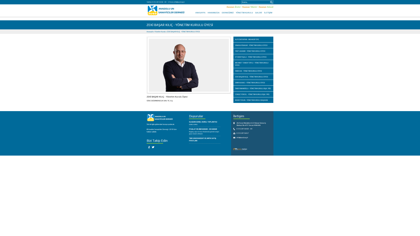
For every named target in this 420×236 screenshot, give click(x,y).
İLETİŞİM (268, 12)
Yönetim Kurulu (160, 32)
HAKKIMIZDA (214, 12)
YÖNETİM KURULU (244, 12)
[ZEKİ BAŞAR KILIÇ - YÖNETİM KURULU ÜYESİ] (189, 65)
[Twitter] (153, 147)
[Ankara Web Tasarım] (240, 149)
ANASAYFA (200, 12)
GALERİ (258, 12)
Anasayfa (150, 32)
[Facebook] (148, 147)
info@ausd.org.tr (179, 2)
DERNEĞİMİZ (228, 12)
